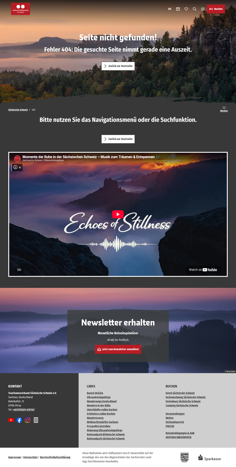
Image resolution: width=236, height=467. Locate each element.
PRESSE (170, 426)
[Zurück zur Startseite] (20, 9)
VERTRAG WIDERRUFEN (178, 437)
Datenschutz (30, 457)
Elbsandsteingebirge (99, 397)
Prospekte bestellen (98, 426)
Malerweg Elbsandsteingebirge (104, 430)
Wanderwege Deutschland (102, 401)
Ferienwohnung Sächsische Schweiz (186, 397)
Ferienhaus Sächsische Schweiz (183, 401)
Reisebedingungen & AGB (180, 433)
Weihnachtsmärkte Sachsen (102, 422)
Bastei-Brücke (95, 393)
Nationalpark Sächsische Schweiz (106, 438)
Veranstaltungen (175, 413)
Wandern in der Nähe (99, 405)
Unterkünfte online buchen (102, 409)
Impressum (14, 457)
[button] (228, 463)
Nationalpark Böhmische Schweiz (106, 434)
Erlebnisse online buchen (101, 413)
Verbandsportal (175, 422)
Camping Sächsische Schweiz (182, 405)
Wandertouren (95, 418)
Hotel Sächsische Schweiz (180, 393)
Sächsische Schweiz (18, 109)
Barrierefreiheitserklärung (55, 457)
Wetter (170, 418)
